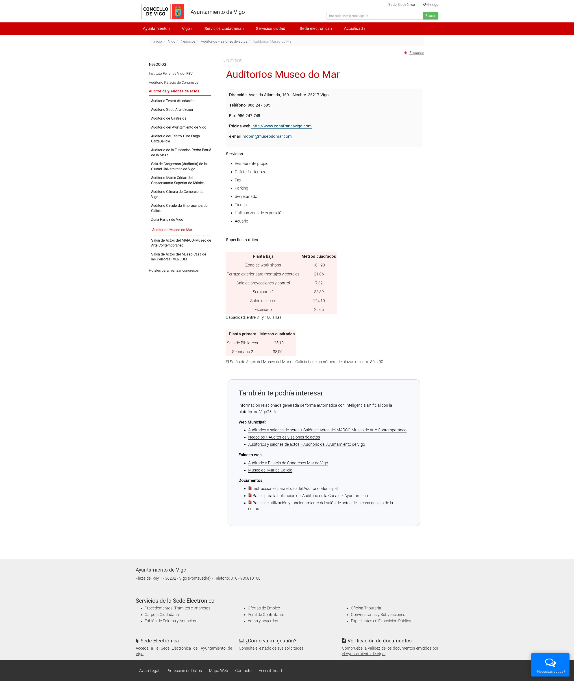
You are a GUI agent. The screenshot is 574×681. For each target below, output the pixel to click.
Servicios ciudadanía (224, 28)
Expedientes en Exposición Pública (381, 621)
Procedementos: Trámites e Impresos (177, 608)
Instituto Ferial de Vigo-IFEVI (171, 73)
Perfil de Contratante (266, 614)
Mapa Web (218, 670)
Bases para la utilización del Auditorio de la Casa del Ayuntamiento (311, 495)
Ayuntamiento (156, 28)
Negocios (188, 41)
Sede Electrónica (401, 4)
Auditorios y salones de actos (224, 41)
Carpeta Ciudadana (162, 614)
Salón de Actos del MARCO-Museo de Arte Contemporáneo (181, 243)
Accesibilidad (270, 670)
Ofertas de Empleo (264, 608)
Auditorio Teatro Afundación (172, 101)
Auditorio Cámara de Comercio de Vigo (177, 194)
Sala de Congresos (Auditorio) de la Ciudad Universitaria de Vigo (179, 166)
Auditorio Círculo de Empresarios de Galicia (179, 208)
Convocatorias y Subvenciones (378, 614)
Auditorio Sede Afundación (172, 109)
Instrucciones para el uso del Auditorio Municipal (295, 488)
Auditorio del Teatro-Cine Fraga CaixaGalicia (175, 138)
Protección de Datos (184, 670)
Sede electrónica (316, 28)
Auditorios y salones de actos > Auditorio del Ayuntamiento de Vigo (306, 444)
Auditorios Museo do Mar (172, 230)
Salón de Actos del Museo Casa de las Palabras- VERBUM (178, 257)
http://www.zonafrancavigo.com (281, 126)
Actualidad (354, 28)
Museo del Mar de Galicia (270, 470)
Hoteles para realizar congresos (174, 270)
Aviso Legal (149, 670)
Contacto (243, 670)
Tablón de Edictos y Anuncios (170, 621)
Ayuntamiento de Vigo (218, 12)
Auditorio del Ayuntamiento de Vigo (178, 127)
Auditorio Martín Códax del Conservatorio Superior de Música (177, 180)
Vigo (187, 28)
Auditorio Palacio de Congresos (173, 82)
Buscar (430, 15)
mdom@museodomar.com (267, 136)
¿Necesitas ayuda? (550, 671)
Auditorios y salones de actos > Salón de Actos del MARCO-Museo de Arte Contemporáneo (327, 430)
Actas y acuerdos (263, 621)
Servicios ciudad (272, 28)
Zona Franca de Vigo (167, 219)
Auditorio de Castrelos (168, 118)
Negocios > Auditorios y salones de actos (284, 437)
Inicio (157, 41)
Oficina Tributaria (366, 608)
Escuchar (416, 52)
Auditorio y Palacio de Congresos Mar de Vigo (288, 463)
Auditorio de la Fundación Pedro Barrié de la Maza (181, 152)
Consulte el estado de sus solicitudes (271, 648)
